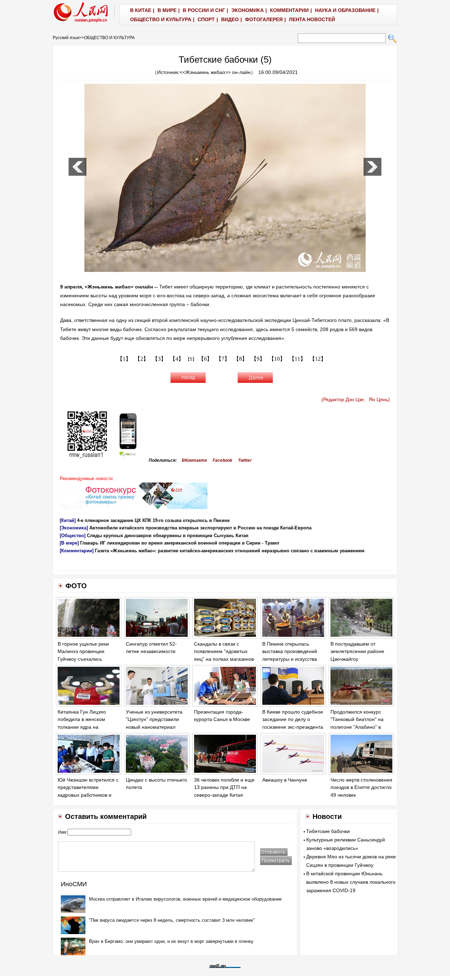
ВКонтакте (194, 460)
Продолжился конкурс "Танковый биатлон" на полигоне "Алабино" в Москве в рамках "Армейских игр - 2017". (357, 727)
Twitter (245, 460)
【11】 (297, 359)
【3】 (159, 359)
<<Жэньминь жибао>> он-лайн (215, 72)
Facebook (222, 460)
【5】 (191, 359)
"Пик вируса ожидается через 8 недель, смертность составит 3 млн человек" (172, 920)
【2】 (142, 359)
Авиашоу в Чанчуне (284, 780)
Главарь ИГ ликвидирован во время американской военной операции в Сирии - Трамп (179, 543)
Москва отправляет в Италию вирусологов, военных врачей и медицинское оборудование (185, 899)
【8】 (240, 359)
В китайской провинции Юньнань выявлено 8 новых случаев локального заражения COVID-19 (351, 882)
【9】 (258, 359)
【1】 (124, 359)
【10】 (277, 359)
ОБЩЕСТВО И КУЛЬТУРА (109, 37)
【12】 (317, 359)
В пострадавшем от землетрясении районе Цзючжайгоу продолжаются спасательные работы (357, 659)
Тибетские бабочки (328, 831)
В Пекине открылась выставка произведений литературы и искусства (289, 651)
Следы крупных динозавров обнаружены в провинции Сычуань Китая (168, 535)
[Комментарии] (77, 550)
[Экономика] (74, 527)
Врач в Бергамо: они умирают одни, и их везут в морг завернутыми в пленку (171, 941)
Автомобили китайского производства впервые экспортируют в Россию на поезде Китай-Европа (200, 527)
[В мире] (69, 543)
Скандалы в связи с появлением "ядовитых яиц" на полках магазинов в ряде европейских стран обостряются (224, 659)
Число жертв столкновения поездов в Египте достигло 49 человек (361, 787)
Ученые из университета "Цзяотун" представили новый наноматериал (154, 719)
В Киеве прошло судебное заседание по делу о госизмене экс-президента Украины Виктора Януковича (292, 727)
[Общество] (72, 535)
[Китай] (68, 520)
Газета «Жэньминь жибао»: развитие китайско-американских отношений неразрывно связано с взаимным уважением (230, 550)
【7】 (223, 359)
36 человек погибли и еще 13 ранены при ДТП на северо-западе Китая (224, 787)
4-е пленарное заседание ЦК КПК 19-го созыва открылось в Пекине (153, 520)
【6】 (205, 359)
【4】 (177, 359)
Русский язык (66, 37)
